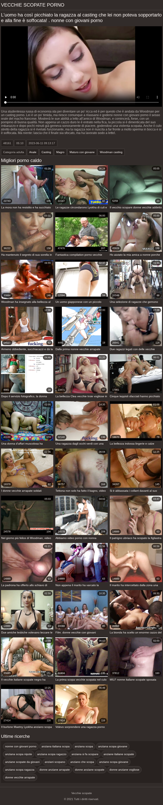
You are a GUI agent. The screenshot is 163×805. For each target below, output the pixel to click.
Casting (46, 152)
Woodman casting (111, 152)
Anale (32, 152)
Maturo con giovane (82, 152)
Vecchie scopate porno (32, 5)
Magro (60, 152)
